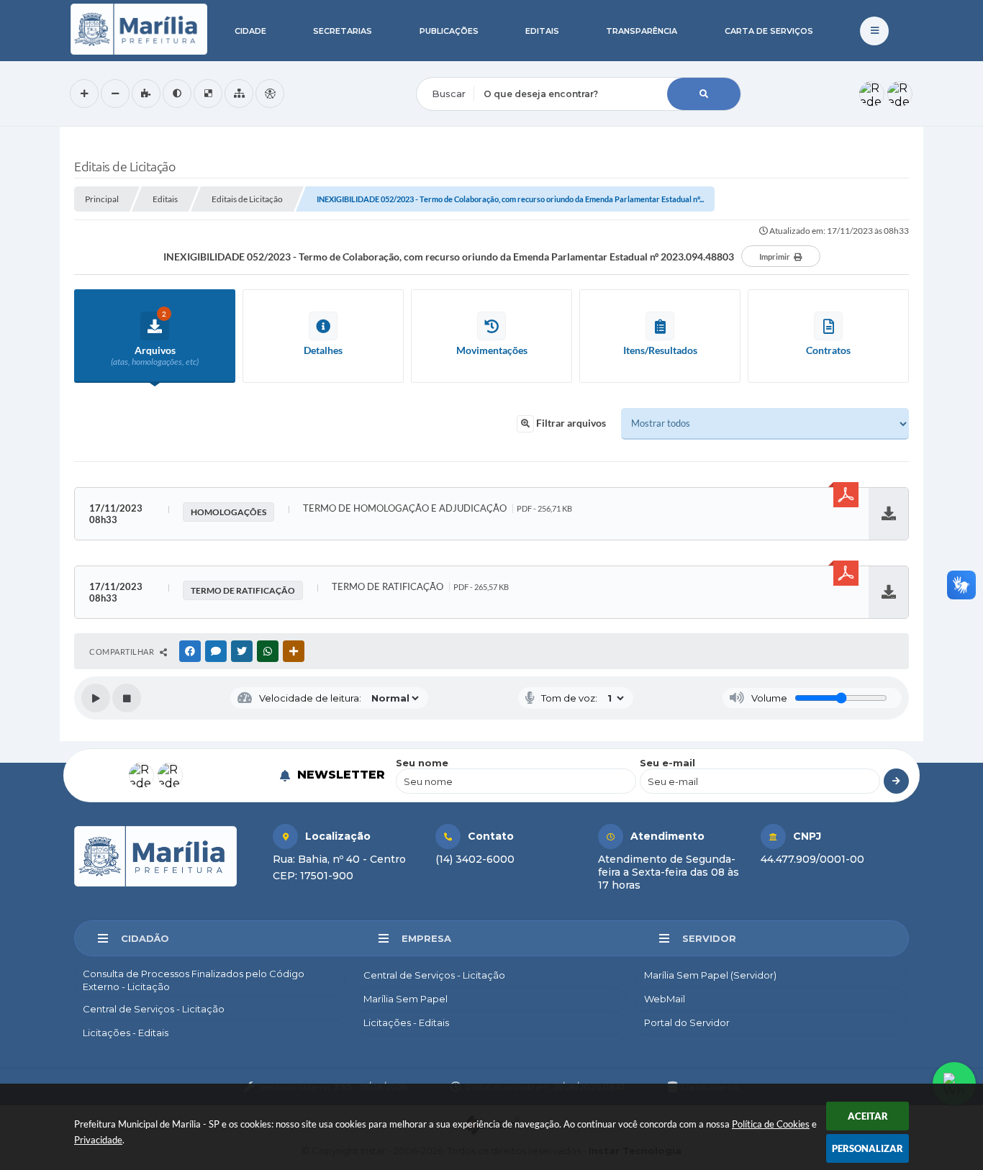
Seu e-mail (667, 762)
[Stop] (126, 698)
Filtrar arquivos (570, 423)
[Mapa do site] (239, 93)
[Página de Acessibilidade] (270, 93)
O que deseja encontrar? (475, 67)
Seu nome (422, 762)
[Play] (95, 698)
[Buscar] (703, 94)
